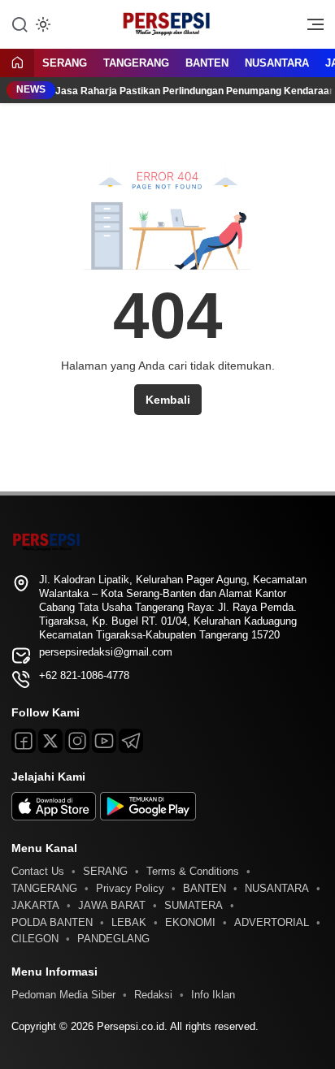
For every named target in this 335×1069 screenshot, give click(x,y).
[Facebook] (23, 741)
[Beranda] (17, 64)
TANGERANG (136, 63)
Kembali (168, 399)
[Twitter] (50, 741)
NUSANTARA (277, 63)
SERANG (64, 63)
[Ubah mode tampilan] (41, 24)
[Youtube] (104, 741)
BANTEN (206, 63)
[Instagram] (77, 741)
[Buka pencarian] (19, 23)
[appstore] (53, 817)
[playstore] (148, 817)
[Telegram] (131, 741)
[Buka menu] (310, 28)
